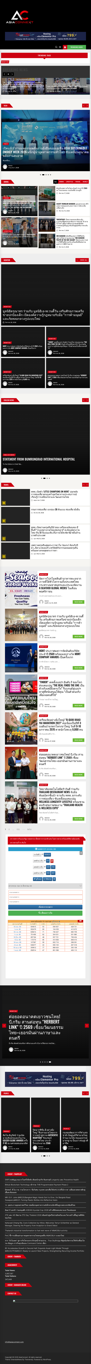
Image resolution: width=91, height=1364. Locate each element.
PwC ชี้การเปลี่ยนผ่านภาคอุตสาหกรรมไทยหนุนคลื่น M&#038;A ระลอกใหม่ (34, 1235)
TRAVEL (77, 182)
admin (47, 601)
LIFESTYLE (69, 182)
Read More (78, 602)
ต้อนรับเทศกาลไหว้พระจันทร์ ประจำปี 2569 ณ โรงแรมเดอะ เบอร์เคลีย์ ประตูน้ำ (71, 189)
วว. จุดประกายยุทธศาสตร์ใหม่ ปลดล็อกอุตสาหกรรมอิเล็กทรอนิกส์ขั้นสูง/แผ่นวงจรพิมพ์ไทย (40, 1205)
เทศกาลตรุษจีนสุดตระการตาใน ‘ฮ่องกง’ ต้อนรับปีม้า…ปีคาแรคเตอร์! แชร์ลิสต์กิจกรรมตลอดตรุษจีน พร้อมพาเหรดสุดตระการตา (54, 529)
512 (18, 829)
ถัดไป (29, 829)
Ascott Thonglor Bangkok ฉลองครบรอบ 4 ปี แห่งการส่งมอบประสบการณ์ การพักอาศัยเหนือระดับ (72, 206)
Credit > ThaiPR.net (15, 1174)
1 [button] (40, 174)
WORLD (85, 182)
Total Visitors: (11, 1276)
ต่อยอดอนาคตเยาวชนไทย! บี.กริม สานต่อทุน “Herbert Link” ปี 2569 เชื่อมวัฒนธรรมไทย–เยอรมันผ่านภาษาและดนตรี (61, 759)
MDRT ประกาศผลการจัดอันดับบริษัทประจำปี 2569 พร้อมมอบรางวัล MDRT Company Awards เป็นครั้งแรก (59, 654)
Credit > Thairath (14, 1256)
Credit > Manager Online (17, 1285)
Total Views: (10, 1270)
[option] (23, 86)
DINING (61, 182)
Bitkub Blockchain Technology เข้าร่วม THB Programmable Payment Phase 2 (36, 1185)
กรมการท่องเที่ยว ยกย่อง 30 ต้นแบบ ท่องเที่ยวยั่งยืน (55, 491)
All (55, 182)
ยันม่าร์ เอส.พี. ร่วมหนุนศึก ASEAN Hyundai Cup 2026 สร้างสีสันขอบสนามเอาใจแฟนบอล (40, 1210)
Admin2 (47, 635)
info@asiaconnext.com (14, 1342)
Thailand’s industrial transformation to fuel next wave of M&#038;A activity (36, 1230)
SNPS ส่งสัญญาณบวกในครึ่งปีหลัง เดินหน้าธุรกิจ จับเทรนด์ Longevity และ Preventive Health (42, 1180)
